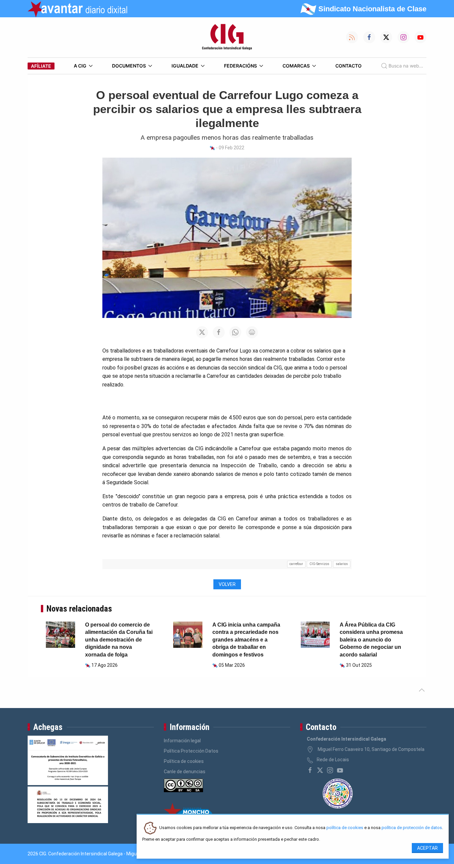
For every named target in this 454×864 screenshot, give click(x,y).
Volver (227, 584)
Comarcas (296, 66)
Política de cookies (184, 761)
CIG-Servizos (319, 564)
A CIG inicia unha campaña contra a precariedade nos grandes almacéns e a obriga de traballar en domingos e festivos (246, 639)
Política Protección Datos (191, 751)
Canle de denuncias (184, 771)
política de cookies (344, 827)
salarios (342, 564)
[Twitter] (320, 770)
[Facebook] (310, 770)
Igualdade (184, 66)
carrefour (296, 564)
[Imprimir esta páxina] (252, 332)
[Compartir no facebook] (219, 332)
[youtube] (340, 770)
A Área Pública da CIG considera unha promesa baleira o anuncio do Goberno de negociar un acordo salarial (371, 639)
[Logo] (227, 37)
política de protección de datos (412, 827)
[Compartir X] (202, 332)
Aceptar (427, 848)
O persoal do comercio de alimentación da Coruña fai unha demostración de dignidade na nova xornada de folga (119, 639)
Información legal (182, 740)
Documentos (129, 66)
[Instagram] (330, 770)
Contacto (348, 66)
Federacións (240, 66)
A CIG (80, 66)
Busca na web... (406, 66)
